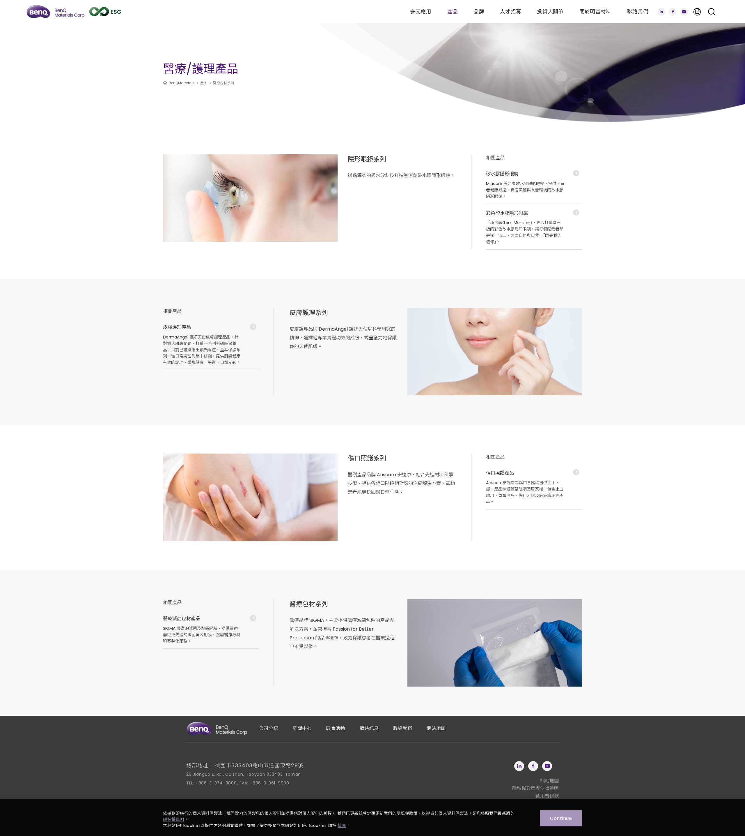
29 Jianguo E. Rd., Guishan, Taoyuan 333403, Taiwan (243, 774)
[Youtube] (684, 12)
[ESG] (105, 12)
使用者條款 (547, 796)
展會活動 (335, 728)
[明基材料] (55, 11)
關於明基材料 (595, 11)
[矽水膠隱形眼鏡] (534, 184)
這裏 (342, 825)
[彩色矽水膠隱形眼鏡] (534, 227)
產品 (452, 11)
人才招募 (510, 11)
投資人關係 (550, 11)
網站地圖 (436, 728)
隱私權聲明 (173, 819)
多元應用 (420, 11)
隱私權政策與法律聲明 (535, 788)
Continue (561, 818)
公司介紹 (268, 728)
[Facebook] (673, 12)
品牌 (478, 11)
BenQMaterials (181, 82)
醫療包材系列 (223, 82)
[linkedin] (661, 12)
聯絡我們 (637, 11)
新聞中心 (301, 728)
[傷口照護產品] (534, 486)
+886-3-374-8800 (216, 783)
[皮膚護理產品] (211, 344)
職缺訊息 (369, 728)
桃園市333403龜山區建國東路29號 (259, 765)
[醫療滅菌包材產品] (211, 629)
